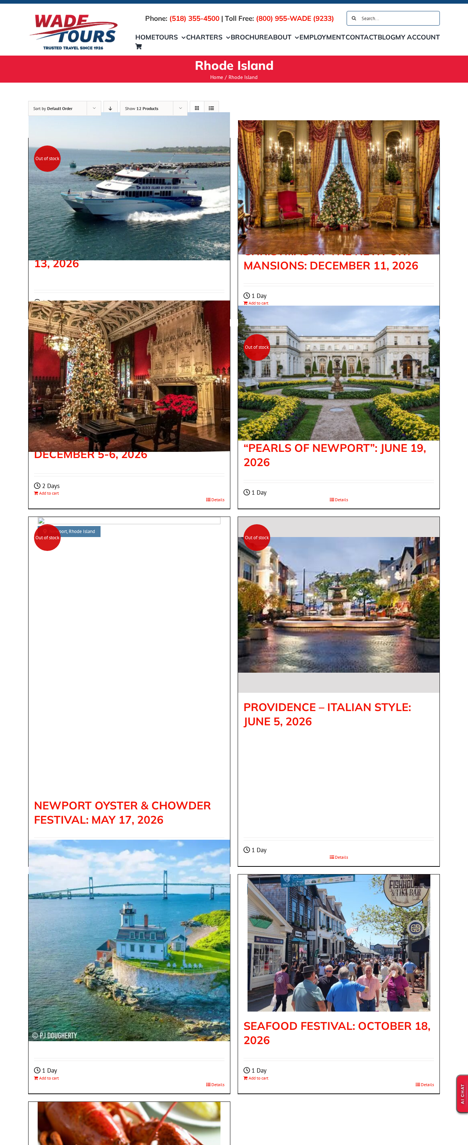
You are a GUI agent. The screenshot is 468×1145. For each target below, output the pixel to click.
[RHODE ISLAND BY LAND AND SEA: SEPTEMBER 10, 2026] (129, 940)
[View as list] (211, 108)
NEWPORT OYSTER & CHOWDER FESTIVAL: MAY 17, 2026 (122, 812)
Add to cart (49, 493)
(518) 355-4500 (194, 18)
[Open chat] (462, 1094)
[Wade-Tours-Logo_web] (73, 16)
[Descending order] (110, 108)
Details (217, 499)
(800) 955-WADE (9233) (295, 18)
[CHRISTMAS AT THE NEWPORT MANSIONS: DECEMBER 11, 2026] (338, 187)
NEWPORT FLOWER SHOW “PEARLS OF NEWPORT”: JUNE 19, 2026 (335, 448)
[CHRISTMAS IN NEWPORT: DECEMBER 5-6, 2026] (129, 376)
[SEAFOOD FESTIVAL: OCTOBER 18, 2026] (338, 943)
